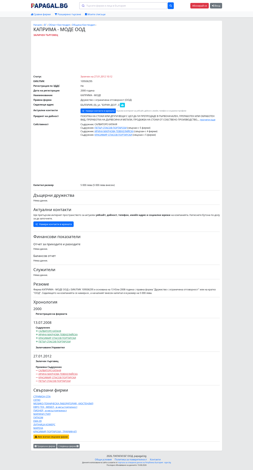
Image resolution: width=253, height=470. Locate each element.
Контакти (155, 459)
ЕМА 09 (37, 421)
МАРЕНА (38, 428)
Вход (217, 5)
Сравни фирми (42, 14)
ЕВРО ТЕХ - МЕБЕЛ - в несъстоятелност (55, 407)
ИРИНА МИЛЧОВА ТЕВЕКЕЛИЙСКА (114, 131)
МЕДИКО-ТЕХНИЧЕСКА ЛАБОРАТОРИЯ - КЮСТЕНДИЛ (63, 403)
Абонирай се (199, 5)
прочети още (207, 119)
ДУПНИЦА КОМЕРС (44, 424)
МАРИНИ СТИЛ (42, 414)
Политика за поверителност (131, 459)
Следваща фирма (67, 446)
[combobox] (123, 5)
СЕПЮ (36, 400)
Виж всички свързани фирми (52, 436)
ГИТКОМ (38, 417)
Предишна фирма (45, 446)
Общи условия (103, 459)
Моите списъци (96, 14)
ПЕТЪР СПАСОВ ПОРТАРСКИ (111, 127)
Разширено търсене (69, 14)
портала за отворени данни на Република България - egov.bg (144, 462)
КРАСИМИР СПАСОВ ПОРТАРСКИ (113, 134)
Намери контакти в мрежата (99, 110)
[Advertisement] (126, 55)
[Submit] (83, 5)
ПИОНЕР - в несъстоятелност (50, 410)
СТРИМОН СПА (42, 396)
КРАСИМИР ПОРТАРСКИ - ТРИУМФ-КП (55, 431)
